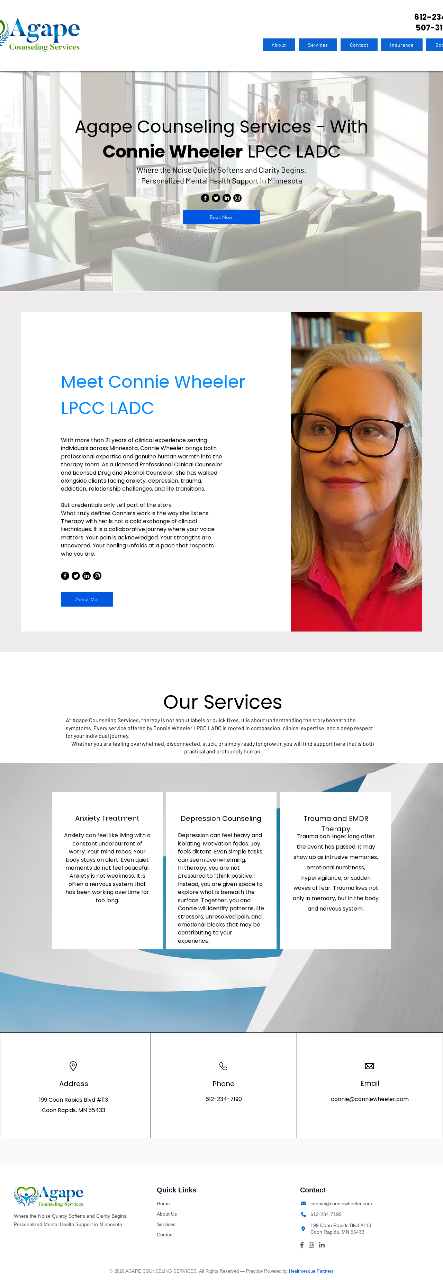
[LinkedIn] (227, 198)
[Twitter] (216, 198)
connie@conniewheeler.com (370, 1099)
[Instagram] (237, 198)
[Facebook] (205, 198)
